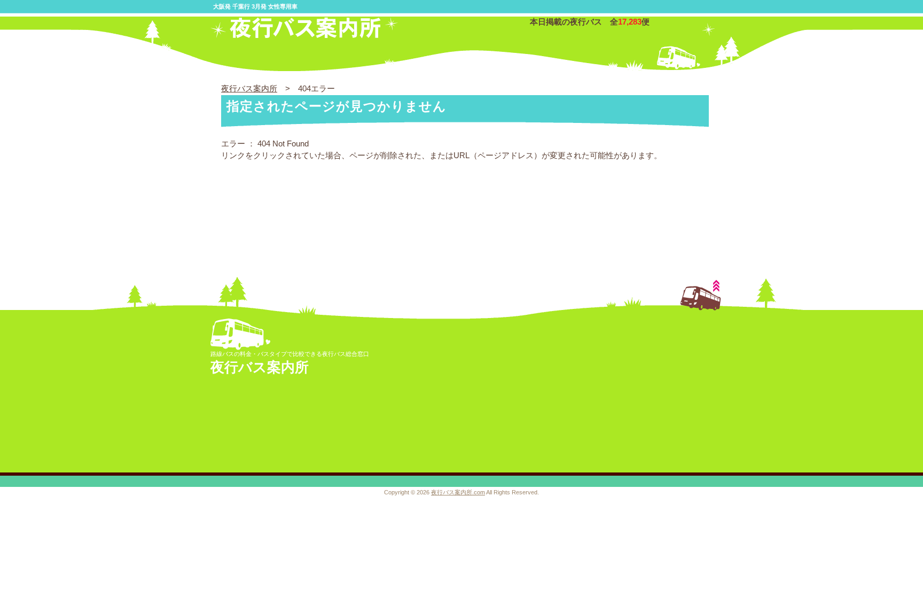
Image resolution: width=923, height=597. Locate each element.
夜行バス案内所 (249, 88)
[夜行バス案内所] (304, 35)
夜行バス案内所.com (458, 492)
